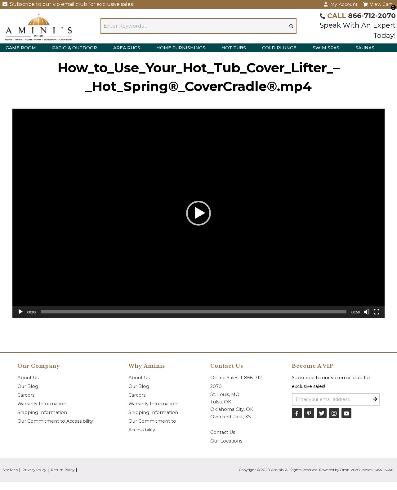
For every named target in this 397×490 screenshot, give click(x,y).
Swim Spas (326, 48)
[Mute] (367, 312)
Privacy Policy (34, 470)
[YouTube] (346, 413)
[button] (198, 213)
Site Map (10, 470)
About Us (27, 377)
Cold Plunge (279, 48)
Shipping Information (42, 412)
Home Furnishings (180, 48)
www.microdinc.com (378, 470)
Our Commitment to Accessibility (55, 421)
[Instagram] (334, 413)
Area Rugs (126, 48)
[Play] (20, 312)
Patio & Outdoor (74, 48)
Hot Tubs (233, 48)
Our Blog (27, 386)
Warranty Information (41, 404)
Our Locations (226, 441)
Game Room (21, 48)
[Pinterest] (309, 413)
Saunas (364, 48)
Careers (25, 395)
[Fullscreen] (376, 312)
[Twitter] (322, 413)
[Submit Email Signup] (375, 399)
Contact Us (222, 432)
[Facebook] (297, 413)
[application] (198, 213)
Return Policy (62, 470)
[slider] (193, 311)
